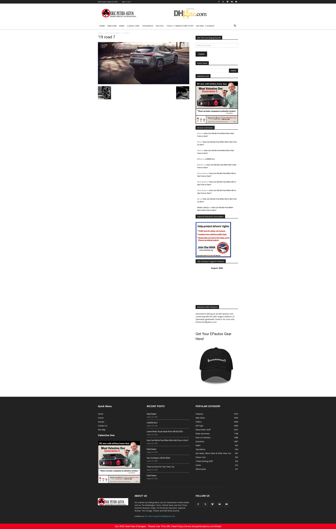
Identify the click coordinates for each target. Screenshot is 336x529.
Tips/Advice (147, 26)
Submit (201, 54)
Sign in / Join (126, 2)
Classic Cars (133, 26)
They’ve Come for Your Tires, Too (160, 467)
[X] (205, 504)
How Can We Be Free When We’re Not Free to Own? (167, 440)
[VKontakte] (219, 504)
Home (102, 26)
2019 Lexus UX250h (112, 33)
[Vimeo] (212, 504)
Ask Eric (200, 26)
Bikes (121, 26)
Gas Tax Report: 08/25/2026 (158, 458)
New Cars (112, 26)
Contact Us (102, 425)
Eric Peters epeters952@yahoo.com (160, 516)
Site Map (101, 429)
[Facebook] (198, 504)
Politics (160, 26)
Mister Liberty (203, 207)
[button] (235, 26)
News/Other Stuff (184, 26)
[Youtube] (226, 504)
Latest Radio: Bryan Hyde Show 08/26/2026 (165, 431)
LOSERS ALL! (210, 159)
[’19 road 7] (143, 83)
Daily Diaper (151, 414)
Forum (101, 418)
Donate (210, 26)
